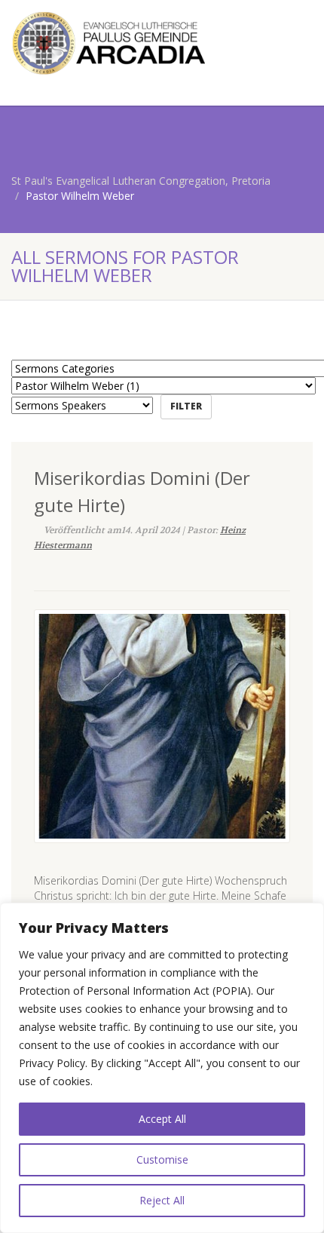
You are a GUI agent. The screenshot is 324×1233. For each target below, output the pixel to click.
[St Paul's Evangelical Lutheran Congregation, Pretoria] (108, 43)
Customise (162, 1159)
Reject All (162, 1200)
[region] (162, 1068)
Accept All (162, 1119)
